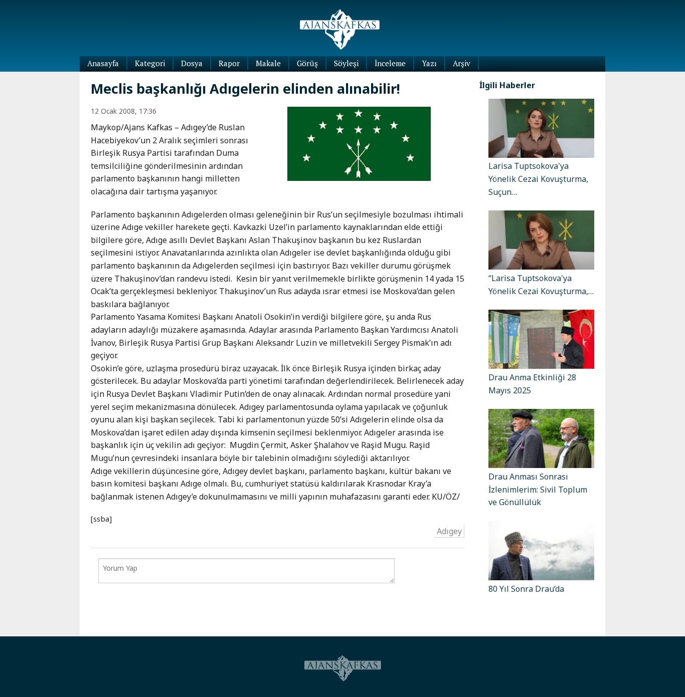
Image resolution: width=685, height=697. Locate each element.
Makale (268, 63)
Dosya (192, 63)
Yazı (429, 63)
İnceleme (390, 63)
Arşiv (461, 63)
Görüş (307, 63)
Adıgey (449, 530)
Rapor (229, 63)
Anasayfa (103, 63)
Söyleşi (346, 63)
